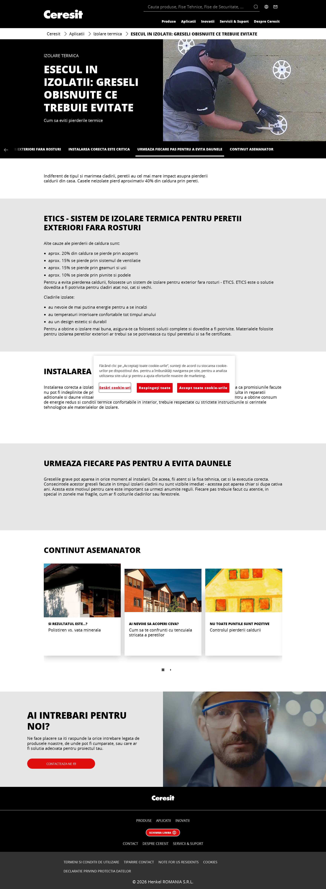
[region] (164, 378)
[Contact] (275, 7)
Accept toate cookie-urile (203, 387)
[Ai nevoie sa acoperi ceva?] (163, 610)
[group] (163, 620)
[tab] (163, 669)
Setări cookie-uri (115, 387)
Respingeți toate (154, 387)
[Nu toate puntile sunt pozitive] (243, 610)
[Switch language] (266, 7)
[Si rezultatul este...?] (82, 610)
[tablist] (163, 669)
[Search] (257, 6)
